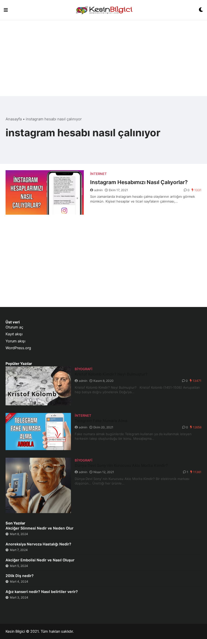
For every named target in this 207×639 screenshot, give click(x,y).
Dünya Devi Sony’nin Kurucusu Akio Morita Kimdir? (121, 465)
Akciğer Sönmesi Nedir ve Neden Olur (39, 528)
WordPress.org (18, 348)
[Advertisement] (103, 60)
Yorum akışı (15, 341)
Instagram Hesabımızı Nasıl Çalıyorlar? (139, 182)
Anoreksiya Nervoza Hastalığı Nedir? (38, 544)
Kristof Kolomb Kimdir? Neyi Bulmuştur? (111, 374)
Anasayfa (14, 119)
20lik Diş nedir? (20, 576)
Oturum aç (14, 327)
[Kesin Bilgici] (103, 10)
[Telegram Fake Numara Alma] (38, 431)
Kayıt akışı (14, 334)
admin (98, 190)
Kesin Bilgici (15, 631)
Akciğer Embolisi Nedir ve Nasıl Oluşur (40, 560)
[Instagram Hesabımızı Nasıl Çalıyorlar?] (45, 192)
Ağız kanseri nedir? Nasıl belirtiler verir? (42, 591)
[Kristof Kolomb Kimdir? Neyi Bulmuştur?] (38, 385)
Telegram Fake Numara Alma (101, 420)
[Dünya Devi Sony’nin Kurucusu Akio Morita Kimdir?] (38, 485)
